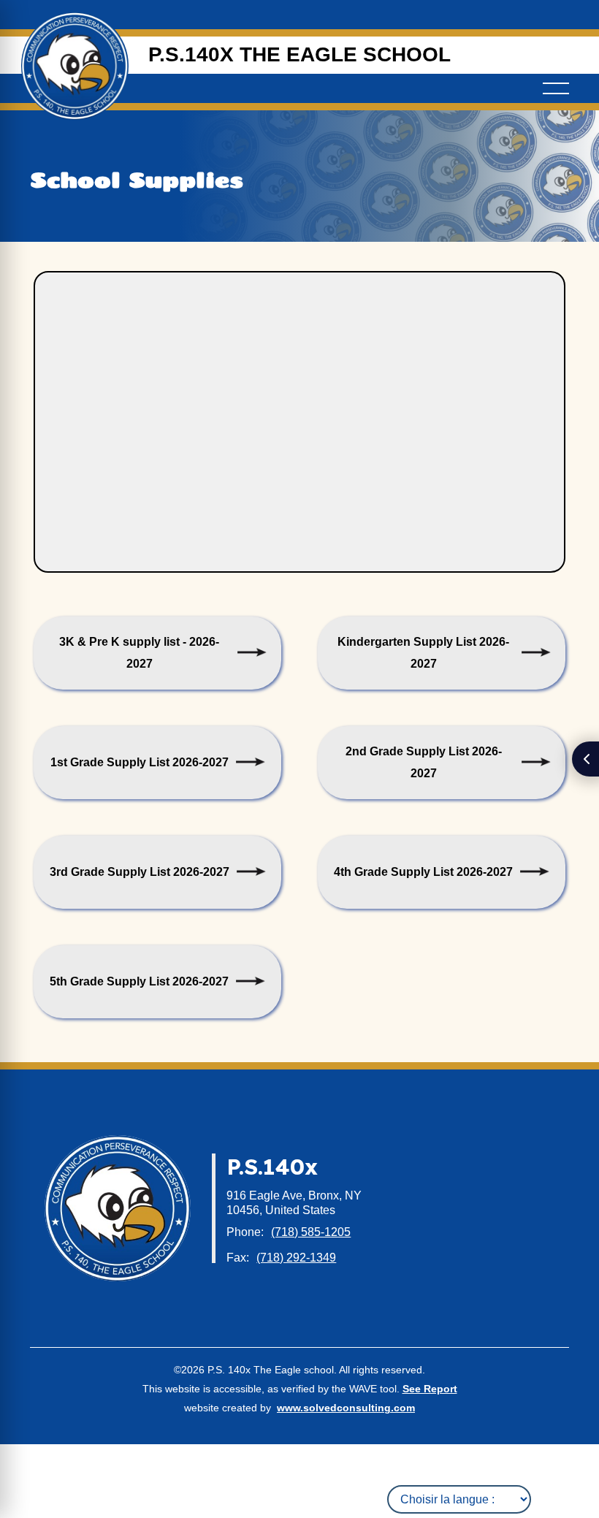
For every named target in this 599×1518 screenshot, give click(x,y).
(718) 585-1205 (311, 1232)
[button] (556, 88)
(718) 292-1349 (296, 1257)
